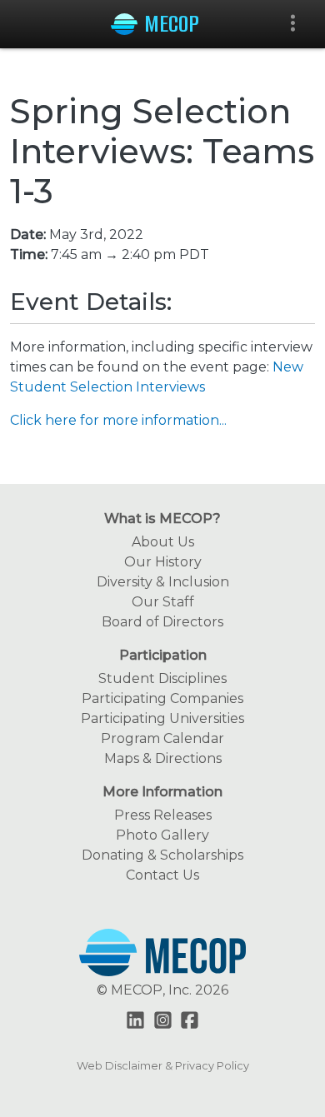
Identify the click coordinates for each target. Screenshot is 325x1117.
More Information (162, 792)
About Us (163, 542)
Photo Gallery (162, 835)
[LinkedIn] (135, 1021)
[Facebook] (190, 1021)
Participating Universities (162, 718)
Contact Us (162, 875)
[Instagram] (163, 1021)
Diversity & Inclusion (163, 582)
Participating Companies (162, 698)
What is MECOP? (162, 518)
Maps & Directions (163, 758)
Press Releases (163, 815)
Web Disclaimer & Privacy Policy (163, 1066)
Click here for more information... (118, 420)
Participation (163, 655)
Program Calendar (162, 738)
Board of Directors (162, 622)
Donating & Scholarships (162, 855)
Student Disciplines (162, 678)
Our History (163, 562)
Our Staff (163, 602)
